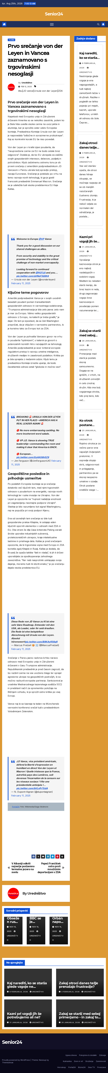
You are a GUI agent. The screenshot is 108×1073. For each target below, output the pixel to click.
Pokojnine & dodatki (88, 1055)
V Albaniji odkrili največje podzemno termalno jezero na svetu (23, 868)
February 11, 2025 (20, 283)
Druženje (89, 1061)
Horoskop (61, 1067)
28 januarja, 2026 (70, 1022)
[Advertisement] (36, 214)
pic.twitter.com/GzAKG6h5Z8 (32, 457)
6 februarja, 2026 (19, 992)
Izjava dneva (71, 1055)
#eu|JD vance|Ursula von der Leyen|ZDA (40, 90)
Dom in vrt (78, 1061)
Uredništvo (27, 82)
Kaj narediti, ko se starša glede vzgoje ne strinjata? (27, 986)
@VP (41, 239)
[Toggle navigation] (51, 24)
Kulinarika (67, 1061)
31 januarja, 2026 (19, 1022)
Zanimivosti (101, 1061)
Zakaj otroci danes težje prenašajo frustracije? (78, 985)
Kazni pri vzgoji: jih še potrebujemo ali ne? (24, 1015)
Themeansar (7, 1062)
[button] (98, 24)
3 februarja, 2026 (70, 992)
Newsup (42, 1060)
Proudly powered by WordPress (16, 1060)
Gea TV (91, 1067)
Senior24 (54, 14)
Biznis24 (82, 1067)
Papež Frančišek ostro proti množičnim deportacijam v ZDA (49, 868)
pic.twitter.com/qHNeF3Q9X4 (32, 276)
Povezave (101, 1067)
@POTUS (40, 272)
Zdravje (102, 1055)
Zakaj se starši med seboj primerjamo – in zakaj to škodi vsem (79, 1017)
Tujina (11, 40)
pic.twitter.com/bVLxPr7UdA (32, 788)
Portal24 (72, 1067)
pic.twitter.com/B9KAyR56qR (41, 641)
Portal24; (16, 807)
